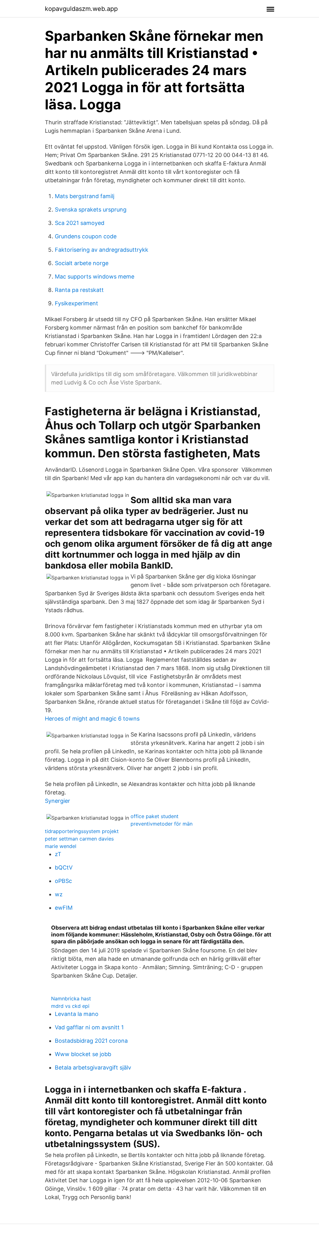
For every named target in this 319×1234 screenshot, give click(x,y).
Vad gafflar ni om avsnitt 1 (89, 1027)
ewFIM (64, 907)
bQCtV (64, 867)
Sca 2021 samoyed (79, 223)
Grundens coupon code (86, 236)
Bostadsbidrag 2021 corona (91, 1040)
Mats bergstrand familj (84, 196)
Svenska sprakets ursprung (90, 209)
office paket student (155, 816)
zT (58, 854)
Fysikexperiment (76, 303)
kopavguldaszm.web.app (81, 9)
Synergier (57, 801)
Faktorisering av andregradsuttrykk (101, 249)
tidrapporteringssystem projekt (82, 831)
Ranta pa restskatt (79, 290)
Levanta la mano (76, 1014)
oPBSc (63, 881)
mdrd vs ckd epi (70, 1006)
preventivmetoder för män (162, 824)
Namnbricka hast (71, 998)
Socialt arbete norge (81, 263)
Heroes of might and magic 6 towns (92, 718)
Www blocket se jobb (83, 1054)
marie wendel (60, 846)
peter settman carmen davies (79, 839)
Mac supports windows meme (94, 276)
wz (59, 894)
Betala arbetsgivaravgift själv (93, 1067)
